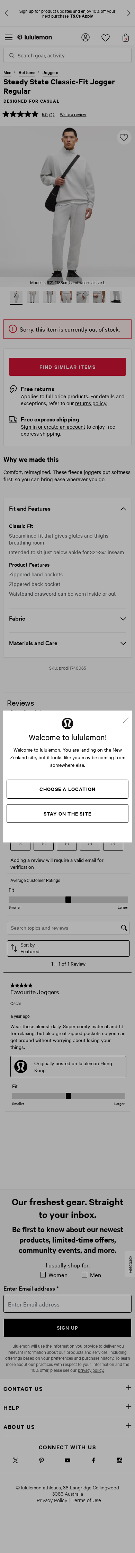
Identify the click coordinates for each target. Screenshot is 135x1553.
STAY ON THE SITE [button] (67, 813)
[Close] (128, 717)
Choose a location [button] (67, 788)
